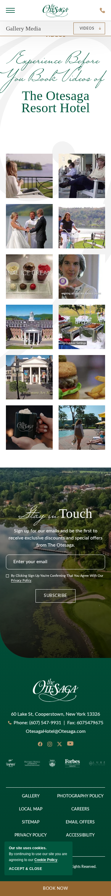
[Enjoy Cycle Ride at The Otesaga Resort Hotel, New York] (82, 226)
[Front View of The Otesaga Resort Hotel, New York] (29, 377)
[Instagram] (50, 744)
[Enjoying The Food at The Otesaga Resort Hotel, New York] (82, 377)
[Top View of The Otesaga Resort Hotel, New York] (29, 327)
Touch (55, 513)
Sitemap (30, 822)
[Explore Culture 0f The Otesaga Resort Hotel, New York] (82, 276)
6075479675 (85, 722)
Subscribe (55, 596)
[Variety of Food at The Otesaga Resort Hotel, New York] (29, 276)
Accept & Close (25, 869)
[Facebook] (40, 744)
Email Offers (80, 822)
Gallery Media (23, 28)
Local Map (30, 809)
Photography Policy (80, 796)
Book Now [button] (34, 891)
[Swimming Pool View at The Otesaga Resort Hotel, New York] (82, 427)
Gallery (31, 796)
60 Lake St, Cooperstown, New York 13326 (55, 714)
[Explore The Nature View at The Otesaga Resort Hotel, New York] (29, 176)
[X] (59, 744)
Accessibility (80, 835)
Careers (80, 809)
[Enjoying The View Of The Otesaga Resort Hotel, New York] (82, 176)
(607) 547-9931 (45, 722)
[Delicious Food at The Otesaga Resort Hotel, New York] (82, 327)
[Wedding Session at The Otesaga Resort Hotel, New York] (29, 226)
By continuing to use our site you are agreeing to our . (38, 854)
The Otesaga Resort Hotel (55, 82)
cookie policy (45, 860)
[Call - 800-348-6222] (102, 10)
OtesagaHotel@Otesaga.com (56, 731)
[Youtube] (70, 744)
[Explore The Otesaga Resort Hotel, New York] (29, 427)
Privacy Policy (21, 580)
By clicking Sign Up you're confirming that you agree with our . (57, 578)
